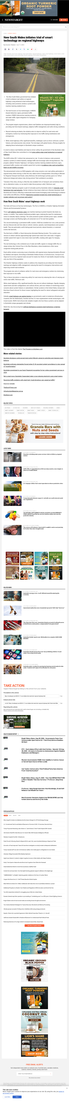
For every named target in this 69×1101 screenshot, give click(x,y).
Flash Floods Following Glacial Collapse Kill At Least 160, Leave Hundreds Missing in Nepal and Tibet (30, 841)
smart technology (18, 55)
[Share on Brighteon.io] (9, 49)
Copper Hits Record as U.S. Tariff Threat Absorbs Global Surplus (20, 879)
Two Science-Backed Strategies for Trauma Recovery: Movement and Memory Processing (27, 904)
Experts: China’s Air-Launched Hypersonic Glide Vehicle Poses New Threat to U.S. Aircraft (27, 913)
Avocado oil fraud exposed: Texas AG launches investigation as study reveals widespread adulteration (30, 845)
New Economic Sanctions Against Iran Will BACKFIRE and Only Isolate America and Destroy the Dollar (42, 798)
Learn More (7, 1097)
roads (43, 53)
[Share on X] (17, 49)
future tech (14, 53)
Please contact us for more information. (13, 710)
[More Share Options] (36, 49)
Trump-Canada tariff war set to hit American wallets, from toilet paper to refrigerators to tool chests (29, 849)
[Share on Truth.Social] (24, 49)
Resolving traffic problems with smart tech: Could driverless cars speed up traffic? (29, 380)
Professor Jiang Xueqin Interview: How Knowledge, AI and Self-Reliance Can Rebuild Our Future (43, 789)
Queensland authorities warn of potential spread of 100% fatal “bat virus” (43, 608)
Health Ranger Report (10, 734)
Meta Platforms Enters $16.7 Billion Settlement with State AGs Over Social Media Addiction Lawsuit (29, 883)
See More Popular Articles (34, 925)
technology (36, 55)
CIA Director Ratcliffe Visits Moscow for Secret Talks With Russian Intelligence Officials (26, 832)
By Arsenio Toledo (9, 45)
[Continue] (50, 1074)
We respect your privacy (34, 1077)
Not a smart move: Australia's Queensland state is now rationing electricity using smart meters (33, 376)
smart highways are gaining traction (20, 296)
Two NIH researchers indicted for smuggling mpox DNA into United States (23, 892)
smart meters (57, 53)
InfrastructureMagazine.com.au (13, 391)
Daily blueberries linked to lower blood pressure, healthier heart (20, 866)
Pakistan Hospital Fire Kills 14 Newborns (14, 837)
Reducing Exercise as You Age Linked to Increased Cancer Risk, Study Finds (23, 921)
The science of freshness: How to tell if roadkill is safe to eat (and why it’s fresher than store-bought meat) (43, 528)
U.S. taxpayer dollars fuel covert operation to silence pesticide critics (43, 483)
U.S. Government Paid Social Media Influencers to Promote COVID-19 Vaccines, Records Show (28, 824)
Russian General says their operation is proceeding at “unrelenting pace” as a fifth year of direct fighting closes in (33, 896)
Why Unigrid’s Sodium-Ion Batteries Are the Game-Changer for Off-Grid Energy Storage (26, 820)
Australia (9, 53)
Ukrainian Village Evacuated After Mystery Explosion (17, 854)
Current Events (12, 33)
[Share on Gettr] (32, 49)
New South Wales (27, 53)
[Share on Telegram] (20, 49)
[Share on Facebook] (13, 49)
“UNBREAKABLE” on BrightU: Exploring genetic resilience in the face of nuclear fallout (26, 875)
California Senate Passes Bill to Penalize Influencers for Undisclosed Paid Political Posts (26, 917)
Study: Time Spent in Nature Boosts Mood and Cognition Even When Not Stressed (25, 862)
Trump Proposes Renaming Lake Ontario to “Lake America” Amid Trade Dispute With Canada (28, 828)
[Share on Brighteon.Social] (5, 49)
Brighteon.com (37, 349)
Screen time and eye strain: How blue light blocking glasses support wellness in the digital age (28, 871)
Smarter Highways (28, 55)
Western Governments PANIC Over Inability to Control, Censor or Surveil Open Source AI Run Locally (43, 761)
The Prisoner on (28, 349)
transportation (42, 55)
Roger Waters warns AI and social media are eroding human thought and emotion (25, 900)
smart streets (10, 55)
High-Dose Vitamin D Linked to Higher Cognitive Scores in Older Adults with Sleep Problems (27, 858)
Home (5, 33)
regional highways (37, 53)
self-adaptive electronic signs (17, 212)
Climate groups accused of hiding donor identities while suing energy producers (24, 909)
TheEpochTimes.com (10, 387)
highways (20, 53)
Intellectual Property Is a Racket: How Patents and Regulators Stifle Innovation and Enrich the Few (29, 888)
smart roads (30, 410)
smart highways (49, 53)
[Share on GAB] (28, 49)
